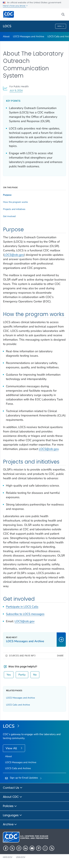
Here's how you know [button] (14, 5)
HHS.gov (7, 857)
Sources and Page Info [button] (22, 655)
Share (60, 655)
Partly (22, 674)
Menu (59, 26)
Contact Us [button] (11, 788)
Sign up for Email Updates (24, 777)
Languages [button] (11, 815)
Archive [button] (8, 824)
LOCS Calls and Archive (18, 704)
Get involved (9, 216)
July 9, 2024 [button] (16, 90)
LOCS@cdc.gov (14, 255)
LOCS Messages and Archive (28, 36)
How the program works (15, 202)
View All (12, 748)
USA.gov (20, 857)
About (6, 36)
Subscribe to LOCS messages (25, 614)
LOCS (7, 26)
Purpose (7, 195)
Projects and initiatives (14, 209)
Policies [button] (8, 806)
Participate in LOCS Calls (22, 607)
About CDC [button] (11, 797)
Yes (9, 674)
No (35, 674)
